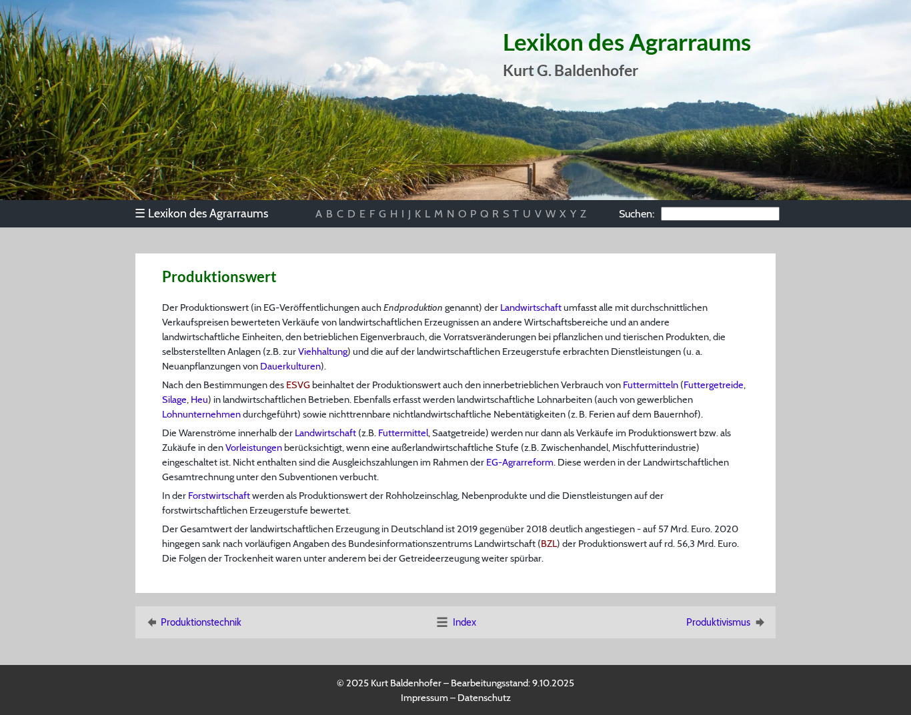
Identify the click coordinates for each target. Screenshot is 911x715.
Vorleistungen (253, 448)
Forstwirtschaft (219, 496)
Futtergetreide (714, 385)
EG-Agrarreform (520, 462)
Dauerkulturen (290, 366)
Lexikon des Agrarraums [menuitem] (201, 213)
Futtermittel (403, 433)
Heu (199, 400)
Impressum (424, 698)
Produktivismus (718, 622)
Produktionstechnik (201, 622)
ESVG (298, 385)
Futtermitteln (650, 385)
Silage (174, 400)
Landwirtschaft (531, 307)
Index (464, 622)
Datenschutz (484, 698)
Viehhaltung (322, 351)
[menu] (207, 213)
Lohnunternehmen (201, 414)
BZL (549, 544)
